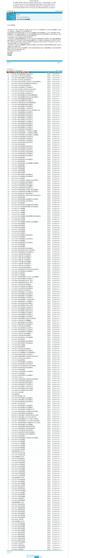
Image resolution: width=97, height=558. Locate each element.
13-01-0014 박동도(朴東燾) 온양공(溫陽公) (22, 125)
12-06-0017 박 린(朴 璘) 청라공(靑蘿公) (21, 326)
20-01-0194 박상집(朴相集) (18, 470)
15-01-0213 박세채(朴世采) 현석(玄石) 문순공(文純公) (25, 269)
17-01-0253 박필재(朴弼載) (18, 170)
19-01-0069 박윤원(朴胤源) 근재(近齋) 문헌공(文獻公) (25, 437)
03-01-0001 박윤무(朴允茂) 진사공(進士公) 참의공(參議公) (26, 81)
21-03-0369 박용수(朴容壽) (18, 485)
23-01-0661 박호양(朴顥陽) (18, 246)
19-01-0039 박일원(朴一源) (18, 396)
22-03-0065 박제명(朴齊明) (18, 494)
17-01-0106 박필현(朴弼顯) (18, 167)
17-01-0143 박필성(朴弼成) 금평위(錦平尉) (22, 341)
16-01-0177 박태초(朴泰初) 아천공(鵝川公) (22, 409)
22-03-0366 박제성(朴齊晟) (18, 231)
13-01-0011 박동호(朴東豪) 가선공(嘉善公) (22, 117)
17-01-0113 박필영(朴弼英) (18, 534)
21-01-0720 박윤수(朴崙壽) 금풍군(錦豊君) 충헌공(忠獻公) (26, 216)
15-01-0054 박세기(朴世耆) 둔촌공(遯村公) (22, 286)
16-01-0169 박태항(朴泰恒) (18, 157)
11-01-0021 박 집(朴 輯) (17, 549)
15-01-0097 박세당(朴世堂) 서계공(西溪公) (22, 140)
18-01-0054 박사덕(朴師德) (18, 439)
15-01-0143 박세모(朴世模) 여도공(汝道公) (22, 138)
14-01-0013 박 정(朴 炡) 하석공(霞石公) (21, 265)
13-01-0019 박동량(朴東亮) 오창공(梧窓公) (22, 116)
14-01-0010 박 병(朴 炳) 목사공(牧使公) (21, 256)
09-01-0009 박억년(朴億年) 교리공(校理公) (22, 87)
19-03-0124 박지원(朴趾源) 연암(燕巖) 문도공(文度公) (25, 191)
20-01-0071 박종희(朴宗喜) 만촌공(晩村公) (22, 324)
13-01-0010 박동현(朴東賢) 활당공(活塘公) (22, 104)
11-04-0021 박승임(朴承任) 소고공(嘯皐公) (22, 301)
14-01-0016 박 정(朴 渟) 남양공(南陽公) (21, 333)
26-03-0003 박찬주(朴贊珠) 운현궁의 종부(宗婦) (23, 318)
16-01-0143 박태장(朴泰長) (18, 523)
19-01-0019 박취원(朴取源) (18, 517)
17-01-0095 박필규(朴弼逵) (18, 528)
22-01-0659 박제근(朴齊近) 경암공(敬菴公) (22, 398)
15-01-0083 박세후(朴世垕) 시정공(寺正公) (22, 384)
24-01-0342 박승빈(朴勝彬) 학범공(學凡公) (22, 309)
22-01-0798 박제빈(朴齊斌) (18, 227)
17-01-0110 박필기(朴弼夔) (18, 530)
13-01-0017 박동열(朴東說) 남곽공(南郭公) (22, 112)
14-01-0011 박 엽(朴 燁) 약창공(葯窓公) (21, 263)
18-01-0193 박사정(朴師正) (18, 178)
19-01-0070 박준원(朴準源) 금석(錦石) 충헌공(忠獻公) (25, 189)
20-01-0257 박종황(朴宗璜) (18, 508)
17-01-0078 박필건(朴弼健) (18, 527)
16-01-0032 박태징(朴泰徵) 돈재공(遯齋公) (22, 407)
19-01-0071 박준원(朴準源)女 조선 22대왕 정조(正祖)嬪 (25, 420)
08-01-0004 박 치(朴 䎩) (17, 519)
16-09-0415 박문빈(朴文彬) (18, 460)
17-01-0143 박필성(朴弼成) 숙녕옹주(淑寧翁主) (23, 428)
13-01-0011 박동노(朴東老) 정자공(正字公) (22, 119)
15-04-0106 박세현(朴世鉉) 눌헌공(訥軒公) (22, 382)
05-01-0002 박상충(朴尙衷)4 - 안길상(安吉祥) (23, 299)
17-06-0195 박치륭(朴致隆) (18, 168)
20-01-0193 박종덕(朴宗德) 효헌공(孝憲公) (22, 201)
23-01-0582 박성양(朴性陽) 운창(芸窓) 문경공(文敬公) (25, 379)
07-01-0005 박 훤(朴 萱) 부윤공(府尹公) (21, 290)
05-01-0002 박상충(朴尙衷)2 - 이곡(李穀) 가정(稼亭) (24, 131)
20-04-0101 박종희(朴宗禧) (18, 511)
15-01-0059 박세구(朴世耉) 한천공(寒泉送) (22, 288)
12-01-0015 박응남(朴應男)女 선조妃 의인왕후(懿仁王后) (26, 110)
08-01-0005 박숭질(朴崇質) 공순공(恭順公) (22, 252)
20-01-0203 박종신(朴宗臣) (18, 506)
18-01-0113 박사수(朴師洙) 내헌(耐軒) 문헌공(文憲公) (25, 180)
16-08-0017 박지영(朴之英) (18, 403)
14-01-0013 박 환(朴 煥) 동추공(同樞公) (21, 258)
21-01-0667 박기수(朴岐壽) (18, 208)
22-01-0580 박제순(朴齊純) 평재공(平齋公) (22, 235)
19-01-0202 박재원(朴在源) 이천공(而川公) (22, 187)
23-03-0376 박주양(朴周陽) (18, 244)
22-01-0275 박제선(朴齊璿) (18, 229)
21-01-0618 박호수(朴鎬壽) (18, 218)
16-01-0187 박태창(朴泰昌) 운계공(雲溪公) (22, 159)
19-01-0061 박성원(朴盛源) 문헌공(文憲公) (22, 184)
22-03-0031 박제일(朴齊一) (18, 498)
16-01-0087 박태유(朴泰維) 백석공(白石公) (22, 150)
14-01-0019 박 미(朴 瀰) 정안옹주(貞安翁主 (22, 430)
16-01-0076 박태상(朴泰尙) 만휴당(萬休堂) (22, 151)
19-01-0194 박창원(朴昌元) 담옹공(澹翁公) (22, 193)
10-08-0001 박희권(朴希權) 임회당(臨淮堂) (22, 413)
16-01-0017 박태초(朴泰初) (18, 339)
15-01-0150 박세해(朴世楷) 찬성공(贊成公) (22, 331)
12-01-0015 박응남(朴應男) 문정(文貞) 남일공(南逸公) (25, 97)
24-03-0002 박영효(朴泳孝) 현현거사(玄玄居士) (23, 250)
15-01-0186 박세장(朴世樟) (18, 144)
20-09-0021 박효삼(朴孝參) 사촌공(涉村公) (22, 363)
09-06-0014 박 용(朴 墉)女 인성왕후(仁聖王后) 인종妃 (25, 415)
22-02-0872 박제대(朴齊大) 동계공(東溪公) (22, 399)
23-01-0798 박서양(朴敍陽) (18, 473)
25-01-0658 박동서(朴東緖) (18, 449)
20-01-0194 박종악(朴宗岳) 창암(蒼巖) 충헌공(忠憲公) (25, 204)
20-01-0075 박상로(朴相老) (18, 466)
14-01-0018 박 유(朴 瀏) (17, 392)
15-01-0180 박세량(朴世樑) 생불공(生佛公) (22, 381)
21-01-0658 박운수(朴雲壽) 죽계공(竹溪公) (22, 390)
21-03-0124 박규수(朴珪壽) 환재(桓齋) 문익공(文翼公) (25, 206)
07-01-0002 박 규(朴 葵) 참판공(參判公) (21, 85)
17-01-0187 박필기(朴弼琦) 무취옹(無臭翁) (22, 343)
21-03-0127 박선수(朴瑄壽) (18, 214)
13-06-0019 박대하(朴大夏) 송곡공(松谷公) (22, 307)
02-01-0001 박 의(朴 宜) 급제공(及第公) (21, 79)
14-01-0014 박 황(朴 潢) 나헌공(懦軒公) (21, 259)
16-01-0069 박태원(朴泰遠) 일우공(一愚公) (22, 280)
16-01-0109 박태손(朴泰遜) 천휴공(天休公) (22, 146)
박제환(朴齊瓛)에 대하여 (18, 502)
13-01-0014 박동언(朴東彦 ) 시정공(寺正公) (22, 108)
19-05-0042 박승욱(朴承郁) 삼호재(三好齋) (22, 388)
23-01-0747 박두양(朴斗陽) (18, 454)
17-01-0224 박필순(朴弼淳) (18, 532)
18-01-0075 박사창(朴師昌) (18, 373)
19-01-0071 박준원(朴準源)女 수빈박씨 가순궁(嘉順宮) (25, 276)
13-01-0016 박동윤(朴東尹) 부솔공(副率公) (22, 129)
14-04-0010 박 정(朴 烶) (17, 544)
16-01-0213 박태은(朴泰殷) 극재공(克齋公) (22, 405)
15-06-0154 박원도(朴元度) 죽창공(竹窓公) (22, 142)
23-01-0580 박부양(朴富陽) (18, 462)
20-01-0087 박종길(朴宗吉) (18, 504)
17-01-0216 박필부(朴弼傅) (18, 346)
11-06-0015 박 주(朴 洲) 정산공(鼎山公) (21, 358)
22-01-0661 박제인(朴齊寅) (18, 237)
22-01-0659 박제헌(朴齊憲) (18, 500)
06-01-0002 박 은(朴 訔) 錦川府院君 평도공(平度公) (24, 83)
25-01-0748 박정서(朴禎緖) (18, 490)
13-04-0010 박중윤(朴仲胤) (18, 545)
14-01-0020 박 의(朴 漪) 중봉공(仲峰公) (21, 267)
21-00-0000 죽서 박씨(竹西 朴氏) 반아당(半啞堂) (24, 365)
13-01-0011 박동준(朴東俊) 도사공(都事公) (22, 121)
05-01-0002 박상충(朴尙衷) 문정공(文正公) (22, 74)
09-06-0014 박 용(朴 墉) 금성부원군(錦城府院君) (24, 102)
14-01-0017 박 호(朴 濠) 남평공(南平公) (21, 348)
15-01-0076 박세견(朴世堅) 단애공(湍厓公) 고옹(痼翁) (25, 134)
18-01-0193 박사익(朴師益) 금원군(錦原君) (22, 176)
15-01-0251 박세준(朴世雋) (18, 369)
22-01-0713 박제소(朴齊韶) (18, 233)
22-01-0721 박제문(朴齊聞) (18, 496)
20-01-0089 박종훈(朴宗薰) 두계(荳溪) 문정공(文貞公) (25, 356)
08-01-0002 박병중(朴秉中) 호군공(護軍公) (22, 295)
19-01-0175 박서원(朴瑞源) (18, 475)
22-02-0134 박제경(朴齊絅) (18, 223)
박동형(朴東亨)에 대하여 (18, 451)
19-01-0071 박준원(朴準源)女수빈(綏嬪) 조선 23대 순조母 (26, 422)
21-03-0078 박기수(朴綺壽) (18, 210)
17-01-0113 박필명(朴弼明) (18, 161)
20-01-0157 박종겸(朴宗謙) (18, 197)
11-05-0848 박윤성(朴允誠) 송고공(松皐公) (22, 354)
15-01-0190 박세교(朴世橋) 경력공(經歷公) (22, 271)
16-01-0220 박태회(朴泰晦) (18, 525)
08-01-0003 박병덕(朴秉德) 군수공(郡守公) (22, 297)
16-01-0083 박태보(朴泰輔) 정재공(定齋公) (22, 148)
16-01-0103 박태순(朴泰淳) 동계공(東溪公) (22, 153)
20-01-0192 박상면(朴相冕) (18, 468)
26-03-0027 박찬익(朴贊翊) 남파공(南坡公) (22, 312)
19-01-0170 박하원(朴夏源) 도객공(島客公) (22, 362)
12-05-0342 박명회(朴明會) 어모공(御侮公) (22, 375)
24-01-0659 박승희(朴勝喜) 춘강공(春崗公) (22, 350)
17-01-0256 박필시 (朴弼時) (18, 345)
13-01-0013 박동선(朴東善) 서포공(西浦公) (22, 106)
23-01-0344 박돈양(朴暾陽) (18, 447)
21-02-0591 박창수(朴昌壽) (18, 515)
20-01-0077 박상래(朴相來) (18, 203)
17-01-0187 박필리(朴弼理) (18, 172)
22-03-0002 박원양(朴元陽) (18, 489)
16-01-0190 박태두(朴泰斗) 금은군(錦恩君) (22, 337)
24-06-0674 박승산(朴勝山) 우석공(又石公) (22, 386)
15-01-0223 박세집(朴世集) (18, 479)
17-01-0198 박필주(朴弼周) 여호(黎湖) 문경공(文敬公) (25, 411)
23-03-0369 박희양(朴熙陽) (18, 542)
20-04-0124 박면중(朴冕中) (18, 458)
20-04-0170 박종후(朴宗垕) (18, 547)
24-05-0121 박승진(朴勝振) (18, 481)
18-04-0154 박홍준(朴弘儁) (18, 540)
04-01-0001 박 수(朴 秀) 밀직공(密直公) (21, 76)
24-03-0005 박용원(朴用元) (18, 487)
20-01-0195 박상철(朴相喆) (18, 472)
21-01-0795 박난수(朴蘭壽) (18, 212)
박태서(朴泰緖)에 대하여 (18, 521)
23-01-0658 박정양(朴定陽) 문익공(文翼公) (22, 242)
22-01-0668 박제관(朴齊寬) (18, 225)
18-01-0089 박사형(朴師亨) (18, 273)
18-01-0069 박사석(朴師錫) (18, 275)
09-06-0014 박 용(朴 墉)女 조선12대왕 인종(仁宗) (24, 417)
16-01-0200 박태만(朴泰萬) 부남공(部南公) (22, 155)
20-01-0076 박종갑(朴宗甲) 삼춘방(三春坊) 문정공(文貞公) (26, 195)
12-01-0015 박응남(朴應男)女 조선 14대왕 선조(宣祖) (25, 419)
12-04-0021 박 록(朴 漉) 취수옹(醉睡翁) (21, 320)
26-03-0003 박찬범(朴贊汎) (18, 513)
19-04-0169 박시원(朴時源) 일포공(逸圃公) (22, 186)
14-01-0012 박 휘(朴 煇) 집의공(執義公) (21, 284)
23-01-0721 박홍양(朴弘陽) (18, 538)
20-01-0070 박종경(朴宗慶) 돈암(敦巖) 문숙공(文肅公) (25, 199)
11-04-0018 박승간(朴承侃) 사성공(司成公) (22, 329)
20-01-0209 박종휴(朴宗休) (18, 510)
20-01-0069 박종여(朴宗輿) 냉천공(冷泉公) (22, 401)
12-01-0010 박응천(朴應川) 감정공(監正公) (22, 93)
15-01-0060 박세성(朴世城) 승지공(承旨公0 (22, 136)
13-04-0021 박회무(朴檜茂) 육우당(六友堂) (22, 305)
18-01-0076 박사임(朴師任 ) (18, 436)
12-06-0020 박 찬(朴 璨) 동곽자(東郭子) (21, 335)
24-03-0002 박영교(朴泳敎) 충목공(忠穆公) (22, 248)
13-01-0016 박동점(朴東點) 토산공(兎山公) (22, 127)
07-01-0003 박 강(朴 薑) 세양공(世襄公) (21, 254)
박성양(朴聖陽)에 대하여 (18, 477)
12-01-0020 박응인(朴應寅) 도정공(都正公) (22, 100)
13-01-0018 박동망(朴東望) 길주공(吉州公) (22, 114)
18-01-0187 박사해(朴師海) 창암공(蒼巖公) (22, 182)
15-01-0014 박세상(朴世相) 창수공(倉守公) (22, 328)
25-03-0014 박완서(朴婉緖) (18, 483)
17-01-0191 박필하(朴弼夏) (18, 360)
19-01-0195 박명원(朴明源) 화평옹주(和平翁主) (23, 426)
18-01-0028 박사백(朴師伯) (18, 464)
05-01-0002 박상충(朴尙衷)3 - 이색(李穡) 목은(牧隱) (24, 133)
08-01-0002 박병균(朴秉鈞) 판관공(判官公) (22, 294)
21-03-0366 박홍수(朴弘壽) (18, 220)
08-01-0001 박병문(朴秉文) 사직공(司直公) (22, 292)
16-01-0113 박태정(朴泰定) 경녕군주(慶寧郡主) (23, 434)
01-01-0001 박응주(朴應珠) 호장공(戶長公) (22, 77)
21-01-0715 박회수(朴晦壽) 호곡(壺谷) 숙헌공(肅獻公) (25, 221)
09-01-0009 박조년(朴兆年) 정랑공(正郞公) (22, 91)
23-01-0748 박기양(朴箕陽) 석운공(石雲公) (22, 238)
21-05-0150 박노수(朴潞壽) (18, 443)
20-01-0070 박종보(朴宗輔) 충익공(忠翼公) (22, 278)
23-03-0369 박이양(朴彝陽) (18, 240)
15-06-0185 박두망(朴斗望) (18, 453)
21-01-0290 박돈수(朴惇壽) (18, 445)
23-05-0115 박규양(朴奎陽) (18, 441)
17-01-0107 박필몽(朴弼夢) (18, 165)
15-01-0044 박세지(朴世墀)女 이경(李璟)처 (22, 371)
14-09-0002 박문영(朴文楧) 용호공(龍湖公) (22, 367)
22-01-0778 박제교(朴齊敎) (18, 492)
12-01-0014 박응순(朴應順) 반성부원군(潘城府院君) (24, 95)
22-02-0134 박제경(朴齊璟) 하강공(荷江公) (22, 314)
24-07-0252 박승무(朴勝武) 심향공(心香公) (22, 311)
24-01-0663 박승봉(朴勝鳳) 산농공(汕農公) (22, 316)
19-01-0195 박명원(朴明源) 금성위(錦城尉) (22, 424)
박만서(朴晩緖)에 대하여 (18, 456)
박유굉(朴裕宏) (15, 394)
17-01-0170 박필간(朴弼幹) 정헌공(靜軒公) (22, 174)
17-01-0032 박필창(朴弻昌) (18, 536)
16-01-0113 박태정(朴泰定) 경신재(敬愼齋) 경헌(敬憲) (25, 163)
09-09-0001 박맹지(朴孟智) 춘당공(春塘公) (22, 303)
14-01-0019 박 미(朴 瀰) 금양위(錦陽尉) (21, 261)
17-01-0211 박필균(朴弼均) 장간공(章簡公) (22, 322)
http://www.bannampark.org (23, 17)
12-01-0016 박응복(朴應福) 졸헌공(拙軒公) (22, 98)
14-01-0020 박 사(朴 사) (17, 377)
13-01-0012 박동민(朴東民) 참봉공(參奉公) (22, 123)
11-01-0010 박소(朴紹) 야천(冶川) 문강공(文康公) (24, 89)
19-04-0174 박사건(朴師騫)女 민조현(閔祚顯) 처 (23, 352)
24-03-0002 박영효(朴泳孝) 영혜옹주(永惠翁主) (23, 432)
